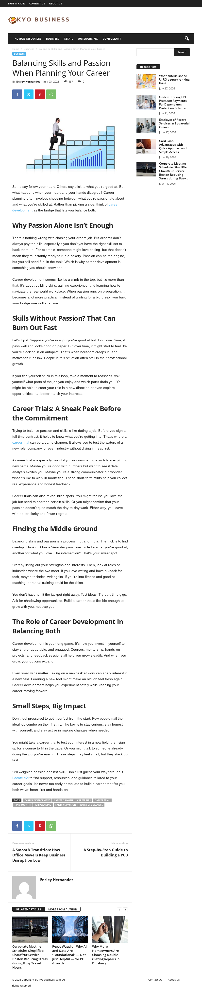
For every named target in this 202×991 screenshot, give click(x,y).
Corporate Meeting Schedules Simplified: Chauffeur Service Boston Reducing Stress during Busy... (174, 170)
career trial (20, 442)
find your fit (23, 804)
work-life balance (91, 804)
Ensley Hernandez (28, 81)
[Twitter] (29, 94)
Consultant (112, 38)
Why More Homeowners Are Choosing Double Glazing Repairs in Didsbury (105, 954)
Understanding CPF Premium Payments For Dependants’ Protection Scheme (173, 102)
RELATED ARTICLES (28, 909)
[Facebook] (17, 94)
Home (15, 49)
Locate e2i (20, 778)
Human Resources (28, 38)
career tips (84, 800)
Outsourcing (88, 38)
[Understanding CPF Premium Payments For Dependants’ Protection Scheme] (146, 102)
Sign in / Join (16, 3)
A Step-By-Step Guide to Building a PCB (106, 852)
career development (37, 800)
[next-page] (125, 909)
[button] (186, 38)
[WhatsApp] (51, 94)
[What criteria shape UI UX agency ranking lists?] (146, 81)
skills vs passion (65, 804)
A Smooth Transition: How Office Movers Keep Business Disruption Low (38, 855)
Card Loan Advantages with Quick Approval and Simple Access (172, 146)
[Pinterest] (40, 94)
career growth (63, 800)
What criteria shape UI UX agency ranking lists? (174, 79)
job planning (43, 804)
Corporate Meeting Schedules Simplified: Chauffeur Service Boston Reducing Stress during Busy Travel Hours (30, 957)
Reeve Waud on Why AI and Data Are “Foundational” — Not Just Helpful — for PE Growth (69, 954)
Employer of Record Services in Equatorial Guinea (174, 123)
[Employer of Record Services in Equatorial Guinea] (146, 125)
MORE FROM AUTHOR (62, 909)
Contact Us (37, 3)
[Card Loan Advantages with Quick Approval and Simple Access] (146, 146)
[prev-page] (119, 909)
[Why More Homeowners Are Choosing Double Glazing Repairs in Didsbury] (110, 929)
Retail (68, 38)
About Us (55, 3)
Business (52, 38)
